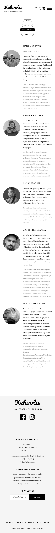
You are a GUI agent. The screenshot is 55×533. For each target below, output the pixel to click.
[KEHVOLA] (9, 8)
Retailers (27, 34)
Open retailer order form (33, 522)
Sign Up (37, 497)
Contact (27, 25)
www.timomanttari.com (31, 51)
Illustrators (27, 30)
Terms (9, 522)
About (27, 21)
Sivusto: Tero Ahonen (34, 528)
